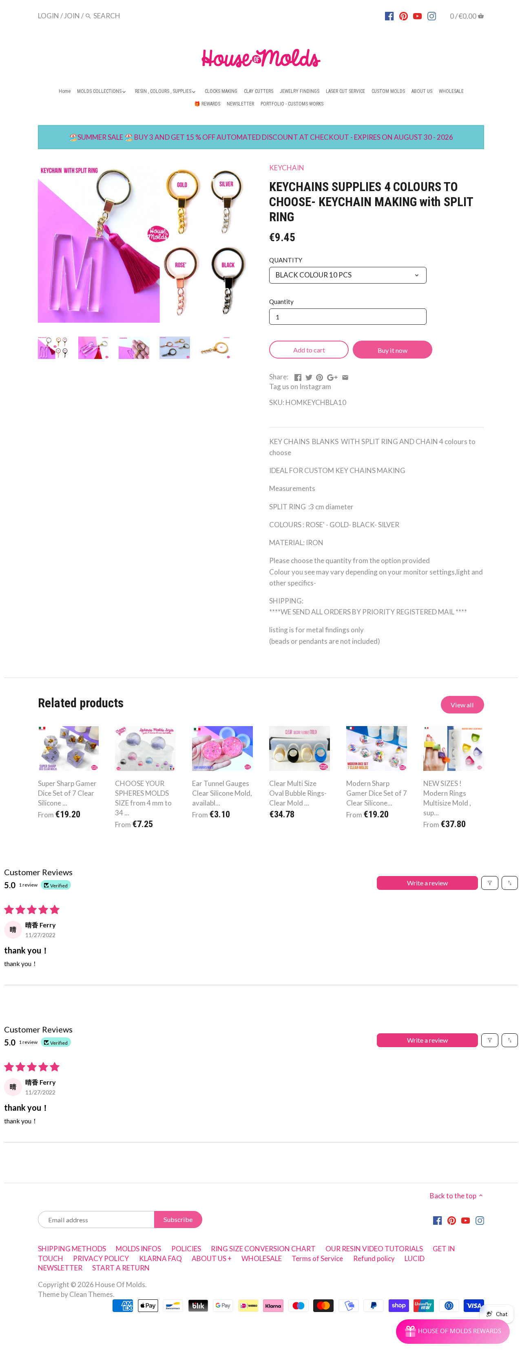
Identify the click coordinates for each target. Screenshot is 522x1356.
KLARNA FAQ (160, 1258)
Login (48, 15)
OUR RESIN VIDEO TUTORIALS (374, 1248)
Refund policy (374, 1258)
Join (72, 15)
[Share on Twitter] (308, 376)
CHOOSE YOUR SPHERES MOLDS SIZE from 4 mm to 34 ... (143, 798)
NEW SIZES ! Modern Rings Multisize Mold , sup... (447, 798)
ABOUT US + (212, 1258)
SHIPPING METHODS (72, 1248)
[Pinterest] (403, 15)
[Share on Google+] (332, 376)
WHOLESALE (261, 1258)
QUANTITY (285, 260)
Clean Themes (91, 1294)
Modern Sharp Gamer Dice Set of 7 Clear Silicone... (376, 793)
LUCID (415, 1258)
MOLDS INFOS (138, 1248)
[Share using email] (345, 376)
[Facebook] (389, 15)
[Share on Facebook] (297, 376)
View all (462, 705)
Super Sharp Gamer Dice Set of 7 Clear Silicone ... (67, 793)
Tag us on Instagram (300, 386)
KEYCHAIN (286, 167)
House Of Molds (120, 1284)
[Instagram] (431, 15)
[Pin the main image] (319, 376)
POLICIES (186, 1248)
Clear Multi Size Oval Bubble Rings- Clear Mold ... (298, 793)
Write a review (427, 883)
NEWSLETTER (60, 1268)
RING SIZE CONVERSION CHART (263, 1248)
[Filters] (489, 883)
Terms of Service (317, 1258)
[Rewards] (453, 1331)
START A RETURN (121, 1268)
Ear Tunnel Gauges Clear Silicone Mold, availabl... (222, 793)
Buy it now (392, 350)
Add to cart (309, 350)
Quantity (281, 301)
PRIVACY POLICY (101, 1258)
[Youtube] (417, 15)
